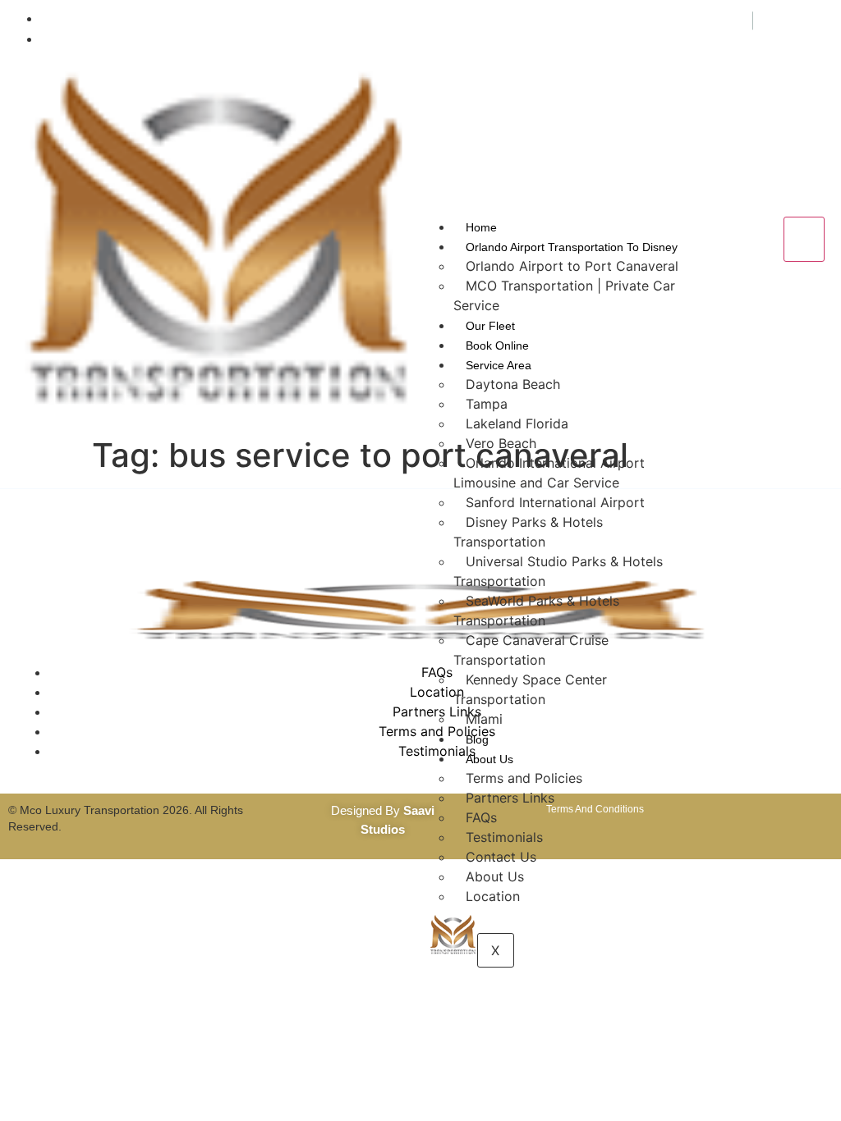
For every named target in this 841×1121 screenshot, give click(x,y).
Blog (477, 739)
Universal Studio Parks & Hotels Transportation (558, 571)
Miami (484, 719)
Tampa (487, 404)
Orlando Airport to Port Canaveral (572, 266)
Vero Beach (501, 443)
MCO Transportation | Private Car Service (564, 295)
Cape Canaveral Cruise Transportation (531, 650)
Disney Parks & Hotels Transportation (528, 532)
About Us (489, 759)
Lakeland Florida (517, 423)
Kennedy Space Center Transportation (530, 689)
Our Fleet (490, 325)
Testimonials (504, 837)
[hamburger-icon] (804, 240)
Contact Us (501, 857)
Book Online (497, 345)
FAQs (481, 817)
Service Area (498, 365)
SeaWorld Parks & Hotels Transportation (536, 611)
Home (481, 227)
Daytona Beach (513, 384)
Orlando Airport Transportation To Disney (572, 247)
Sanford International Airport (555, 502)
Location (493, 896)
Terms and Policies (524, 778)
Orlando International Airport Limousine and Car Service (549, 473)
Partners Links (510, 797)
